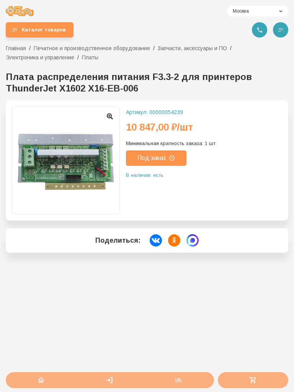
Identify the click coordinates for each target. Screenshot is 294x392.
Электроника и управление (40, 57)
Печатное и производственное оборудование (92, 48)
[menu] (280, 30)
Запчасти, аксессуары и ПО (192, 48)
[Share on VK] (156, 240)
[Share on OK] (174, 240)
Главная (16, 48)
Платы (90, 57)
